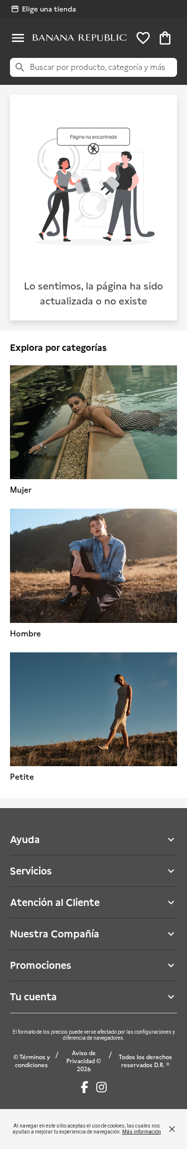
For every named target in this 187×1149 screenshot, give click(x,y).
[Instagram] (101, 1087)
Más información (141, 1132)
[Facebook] (84, 1087)
